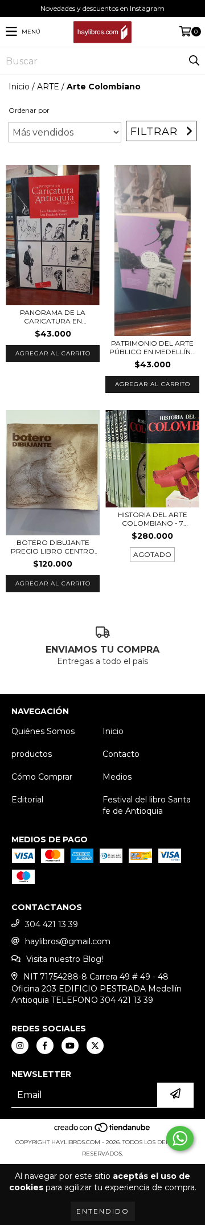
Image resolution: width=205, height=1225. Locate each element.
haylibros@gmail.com (67, 941)
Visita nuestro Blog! (64, 959)
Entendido (102, 1211)
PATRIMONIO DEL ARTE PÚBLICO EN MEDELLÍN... (152, 347)
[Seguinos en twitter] (95, 1045)
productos (31, 754)
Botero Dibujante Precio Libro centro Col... (53, 546)
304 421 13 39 (51, 924)
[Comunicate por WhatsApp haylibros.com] (180, 1138)
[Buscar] (193, 61)
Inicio (19, 86)
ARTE (48, 86)
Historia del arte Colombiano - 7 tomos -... (152, 518)
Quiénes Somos (43, 731)
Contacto (121, 754)
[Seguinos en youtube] (70, 1045)
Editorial (27, 799)
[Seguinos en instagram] (19, 1045)
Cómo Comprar (41, 777)
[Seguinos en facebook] (45, 1045)
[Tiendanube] (103, 1130)
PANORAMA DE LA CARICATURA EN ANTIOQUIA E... (52, 316)
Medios (117, 777)
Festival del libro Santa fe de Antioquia (146, 805)
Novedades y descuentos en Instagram (102, 8)
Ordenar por (29, 110)
